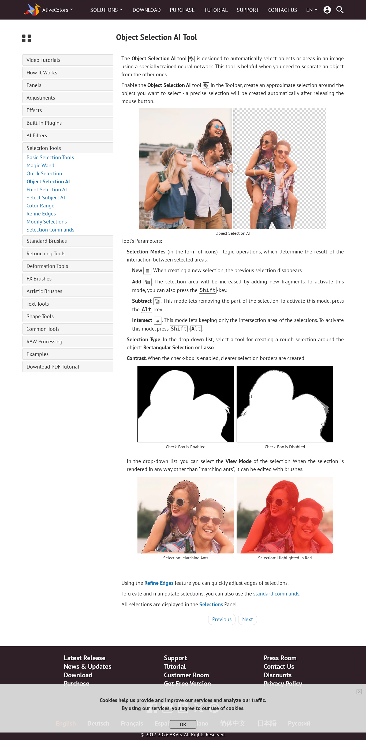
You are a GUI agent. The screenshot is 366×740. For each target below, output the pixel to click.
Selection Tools (44, 148)
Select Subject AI (46, 197)
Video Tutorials (43, 59)
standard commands (276, 593)
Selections (211, 604)
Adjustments (41, 97)
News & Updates (87, 666)
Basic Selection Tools (50, 157)
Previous (221, 619)
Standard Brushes (47, 240)
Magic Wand (40, 165)
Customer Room (186, 675)
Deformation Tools (47, 266)
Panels (34, 85)
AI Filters (37, 135)
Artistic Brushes (44, 291)
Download (147, 9)
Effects (34, 110)
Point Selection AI (47, 189)
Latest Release (85, 658)
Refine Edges (41, 213)
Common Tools (43, 328)
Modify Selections (47, 221)
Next (247, 619)
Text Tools (38, 303)
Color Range (40, 205)
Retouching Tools (46, 253)
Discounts (278, 675)
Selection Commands (50, 229)
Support (248, 9)
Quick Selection (44, 173)
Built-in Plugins (44, 122)
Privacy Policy (283, 683)
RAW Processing (44, 341)
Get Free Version (187, 683)
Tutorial (216, 9)
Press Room (280, 658)
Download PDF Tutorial (53, 366)
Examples (37, 354)
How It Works (42, 72)
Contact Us (282, 9)
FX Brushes (39, 278)
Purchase (182, 9)
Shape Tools (40, 316)
